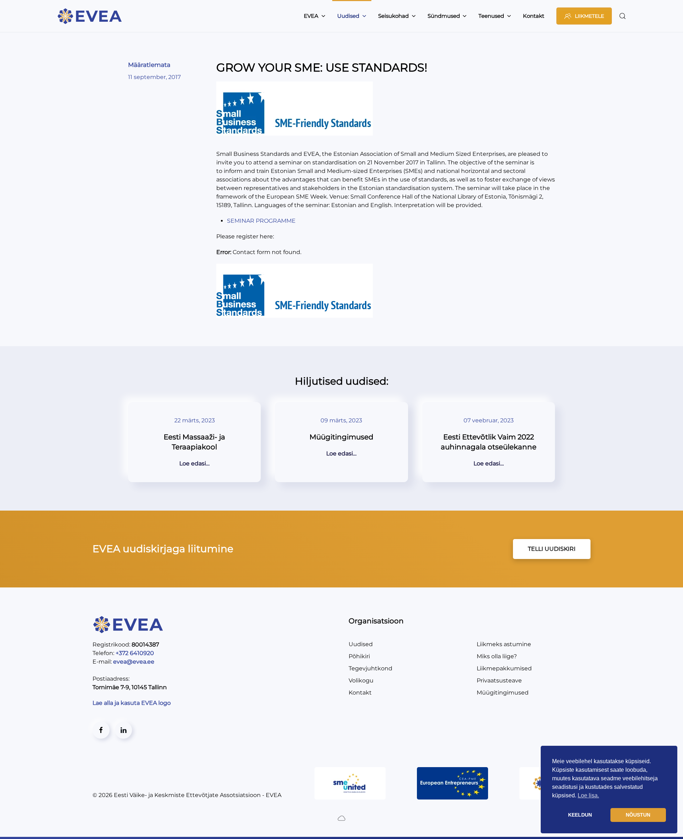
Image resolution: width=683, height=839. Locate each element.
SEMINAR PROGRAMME (261, 220)
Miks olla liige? (497, 656)
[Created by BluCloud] (341, 817)
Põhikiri (359, 656)
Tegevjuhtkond (370, 668)
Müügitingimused (503, 692)
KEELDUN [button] (580, 815)
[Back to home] (91, 16)
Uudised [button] (348, 15)
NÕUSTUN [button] (638, 815)
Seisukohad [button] (393, 15)
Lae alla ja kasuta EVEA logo (132, 703)
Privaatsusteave (499, 680)
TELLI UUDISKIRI (552, 548)
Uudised (361, 644)
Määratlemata (149, 64)
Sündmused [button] (444, 15)
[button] (622, 16)
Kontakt (533, 15)
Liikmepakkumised (504, 668)
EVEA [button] (311, 15)
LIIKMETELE (589, 16)
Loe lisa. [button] (588, 795)
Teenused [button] (491, 15)
